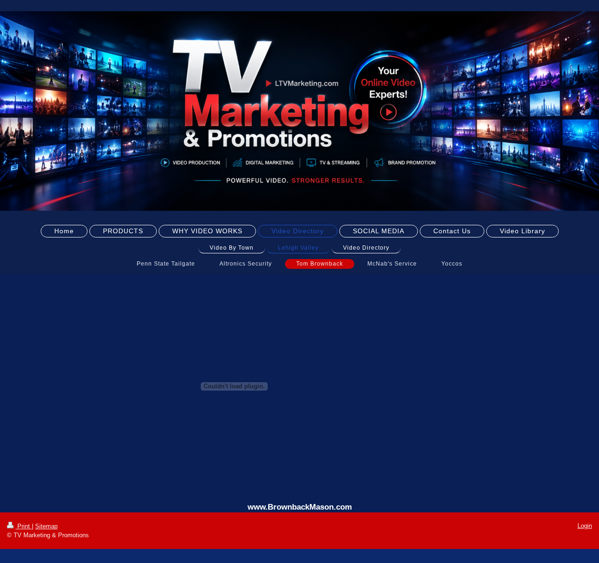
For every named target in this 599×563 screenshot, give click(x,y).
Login (584, 525)
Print (23, 526)
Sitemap (46, 526)
